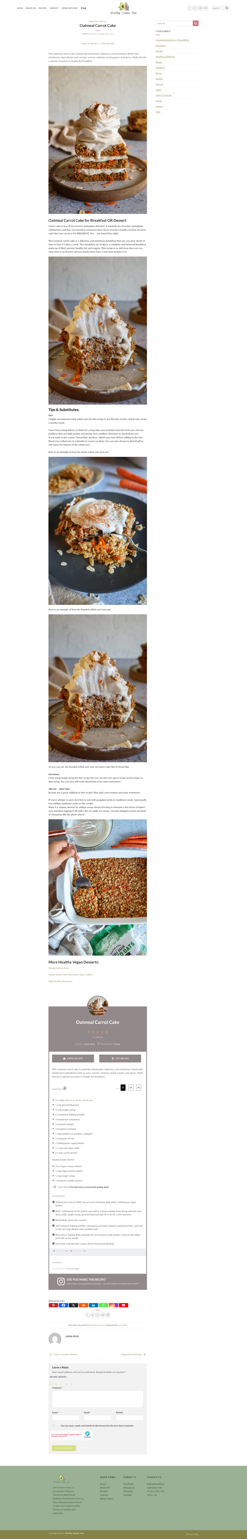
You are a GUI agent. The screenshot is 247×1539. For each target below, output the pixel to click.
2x (131, 1087)
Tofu (158, 111)
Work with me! (70, 8)
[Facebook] (63, 1305)
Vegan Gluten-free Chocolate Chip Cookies (70, 974)
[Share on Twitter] (92, 1315)
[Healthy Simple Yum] (123, 8)
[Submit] (226, 8)
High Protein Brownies (60, 981)
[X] (73, 1305)
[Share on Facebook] (87, 1315)
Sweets (102, 21)
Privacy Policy (192, 1534)
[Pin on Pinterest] (103, 1315)
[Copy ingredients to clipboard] (65, 1089)
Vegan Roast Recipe (131, 1354)
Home (20, 8)
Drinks (159, 51)
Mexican (160, 67)
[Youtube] (123, 1305)
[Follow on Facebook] (190, 8)
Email (87, 1412)
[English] (82, 8)
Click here (113, 433)
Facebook (129, 1483)
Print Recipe (107, 43)
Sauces (159, 84)
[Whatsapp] (103, 1305)
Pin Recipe (122, 1058)
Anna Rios (108, 34)
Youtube (128, 1494)
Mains (159, 62)
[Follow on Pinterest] (200, 8)
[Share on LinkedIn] (108, 1315)
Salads (159, 78)
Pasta (159, 73)
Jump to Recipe (89, 43)
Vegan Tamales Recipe (65, 1354)
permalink (122, 1325)
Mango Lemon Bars (58, 967)
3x (138, 1087)
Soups (159, 100)
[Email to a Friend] (97, 1315)
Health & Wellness (165, 56)
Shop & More (106, 1498)
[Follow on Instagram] (195, 8)
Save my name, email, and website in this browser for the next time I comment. (97, 1425)
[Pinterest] (53, 1305)
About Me (31, 8)
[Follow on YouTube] (205, 8)
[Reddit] (83, 1305)
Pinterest (128, 1491)
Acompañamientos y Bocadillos (172, 40)
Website (119, 1412)
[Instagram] (113, 1305)
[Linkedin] (93, 1305)
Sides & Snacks (163, 95)
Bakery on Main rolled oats (79, 1100)
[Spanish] (84, 8)
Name (55, 1412)
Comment (57, 1388)
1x (123, 1087)
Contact (54, 8)
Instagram (129, 1487)
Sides (158, 89)
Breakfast (94, 21)
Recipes (42, 8)
